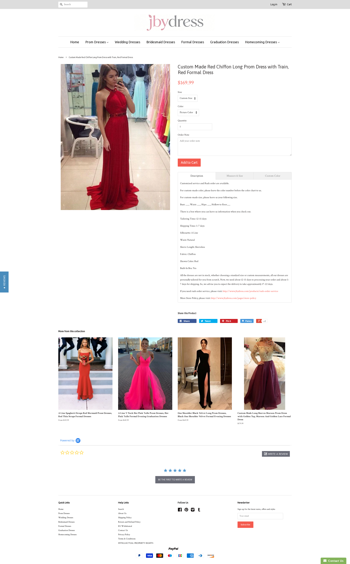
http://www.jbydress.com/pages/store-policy (233, 298)
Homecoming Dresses (261, 42)
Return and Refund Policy (129, 522)
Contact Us (123, 530)
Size (180, 92)
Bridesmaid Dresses (160, 42)
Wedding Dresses (127, 42)
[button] (276, 454)
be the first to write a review (175, 479)
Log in (274, 4)
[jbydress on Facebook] (180, 510)
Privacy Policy (124, 534)
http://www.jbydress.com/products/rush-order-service (250, 291)
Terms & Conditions (126, 538)
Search (121, 509)
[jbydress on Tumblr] (199, 510)
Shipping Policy (124, 517)
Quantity (182, 120)
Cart (289, 4)
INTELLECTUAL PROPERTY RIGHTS (135, 543)
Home (74, 42)
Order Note (183, 134)
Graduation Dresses (224, 42)
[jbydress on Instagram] (193, 510)
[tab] (197, 176)
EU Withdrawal (125, 526)
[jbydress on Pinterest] (186, 510)
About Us (122, 513)
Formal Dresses (192, 42)
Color (180, 106)
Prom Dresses (95, 42)
